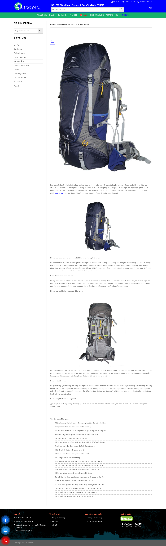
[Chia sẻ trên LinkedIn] (140, 525)
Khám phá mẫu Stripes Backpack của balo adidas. (73, 454)
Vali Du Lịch (18, 82)
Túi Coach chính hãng (21, 65)
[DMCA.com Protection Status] (126, 518)
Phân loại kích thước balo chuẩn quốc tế (69, 450)
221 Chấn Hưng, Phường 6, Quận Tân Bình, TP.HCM (80, 5)
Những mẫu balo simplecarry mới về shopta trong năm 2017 (76, 492)
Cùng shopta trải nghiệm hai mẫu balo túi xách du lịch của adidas (78, 488)
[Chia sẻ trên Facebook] (123, 525)
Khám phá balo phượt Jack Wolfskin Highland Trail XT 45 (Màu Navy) (80, 442)
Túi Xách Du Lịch (20, 78)
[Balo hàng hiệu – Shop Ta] (31, 6)
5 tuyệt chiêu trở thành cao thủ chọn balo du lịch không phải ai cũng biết (80, 431)
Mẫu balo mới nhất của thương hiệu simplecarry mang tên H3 (77, 469)
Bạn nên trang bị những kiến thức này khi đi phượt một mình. (77, 434)
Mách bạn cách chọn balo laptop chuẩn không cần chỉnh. (75, 446)
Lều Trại (16, 45)
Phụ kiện (73, 15)
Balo (51, 15)
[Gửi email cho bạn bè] (131, 525)
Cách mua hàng (97, 15)
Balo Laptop (18, 49)
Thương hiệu (112, 15)
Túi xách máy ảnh (20, 57)
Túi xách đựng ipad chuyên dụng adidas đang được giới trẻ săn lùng (79, 485)
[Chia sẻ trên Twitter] (127, 525)
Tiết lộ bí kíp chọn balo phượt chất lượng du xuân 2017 (74, 481)
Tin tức (125, 15)
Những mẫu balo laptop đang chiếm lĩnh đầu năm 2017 (74, 496)
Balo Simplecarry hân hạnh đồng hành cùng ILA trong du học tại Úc (78, 461)
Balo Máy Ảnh (19, 61)
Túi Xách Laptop (19, 53)
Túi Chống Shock (20, 74)
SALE (85, 15)
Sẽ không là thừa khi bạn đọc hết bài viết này (71, 438)
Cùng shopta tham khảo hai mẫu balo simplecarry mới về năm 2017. (79, 465)
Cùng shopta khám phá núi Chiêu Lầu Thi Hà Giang (73, 427)
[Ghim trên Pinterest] (136, 525)
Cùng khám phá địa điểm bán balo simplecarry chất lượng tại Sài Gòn (79, 477)
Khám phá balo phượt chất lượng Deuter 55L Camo (73, 473)
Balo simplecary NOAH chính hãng (67, 458)
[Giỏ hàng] (150, 8)
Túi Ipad (16, 70)
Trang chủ (42, 15)
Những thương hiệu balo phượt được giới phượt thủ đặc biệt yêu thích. (80, 423)
